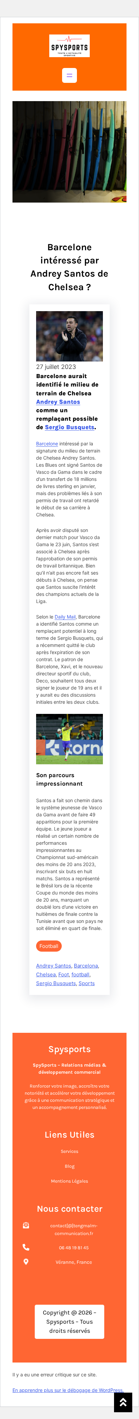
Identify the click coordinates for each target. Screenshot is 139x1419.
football (80, 974)
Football (48, 946)
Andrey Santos (58, 401)
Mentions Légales (69, 1181)
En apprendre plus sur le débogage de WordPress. (68, 1390)
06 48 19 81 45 (74, 1248)
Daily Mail (65, 617)
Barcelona (86, 965)
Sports (87, 983)
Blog (70, 1166)
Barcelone (47, 443)
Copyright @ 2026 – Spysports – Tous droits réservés (69, 1321)
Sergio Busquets (69, 427)
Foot (63, 974)
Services (69, 1151)
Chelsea (46, 974)
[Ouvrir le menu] (69, 75)
